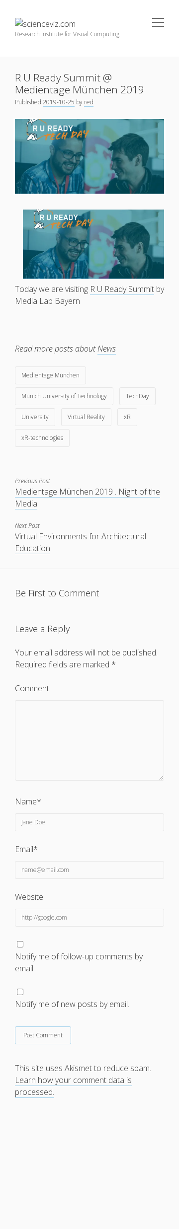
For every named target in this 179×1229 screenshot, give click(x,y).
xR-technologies (42, 438)
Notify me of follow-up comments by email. (79, 962)
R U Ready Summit (122, 289)
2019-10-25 (59, 102)
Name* (28, 801)
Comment (32, 688)
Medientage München (50, 375)
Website (29, 896)
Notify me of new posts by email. (72, 1004)
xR (127, 417)
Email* (26, 849)
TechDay (137, 396)
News (106, 348)
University (35, 417)
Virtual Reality (86, 417)
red (88, 102)
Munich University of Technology (64, 396)
